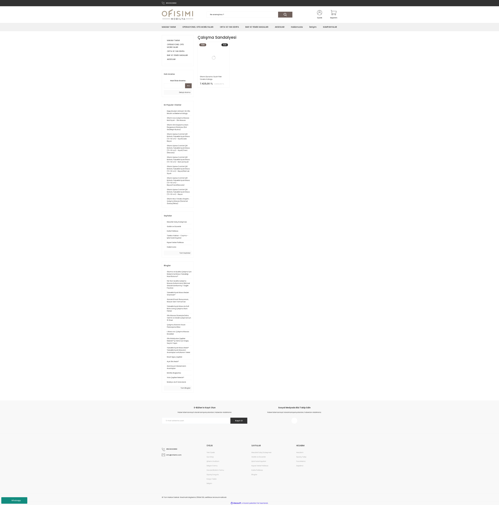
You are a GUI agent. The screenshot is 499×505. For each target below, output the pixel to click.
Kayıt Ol (239, 420)
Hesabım (299, 452)
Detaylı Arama (184, 92)
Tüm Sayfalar (184, 253)
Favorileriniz (301, 461)
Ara (188, 86)
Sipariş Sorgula (213, 474)
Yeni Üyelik (211, 452)
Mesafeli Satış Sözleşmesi (261, 452)
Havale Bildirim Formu (215, 470)
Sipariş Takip (301, 457)
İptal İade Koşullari (258, 461)
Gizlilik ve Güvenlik (258, 457)
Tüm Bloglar (185, 388)
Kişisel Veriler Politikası (259, 466)
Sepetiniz (299, 466)
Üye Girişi (210, 457)
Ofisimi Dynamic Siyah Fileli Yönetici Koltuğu (211, 78)
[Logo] (177, 14)
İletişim (209, 483)
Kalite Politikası (257, 470)
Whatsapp (16, 500)
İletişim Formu (212, 466)
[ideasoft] (236, 503)
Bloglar (254, 474)
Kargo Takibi (211, 479)
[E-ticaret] (249, 503)
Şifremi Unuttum (213, 461)
